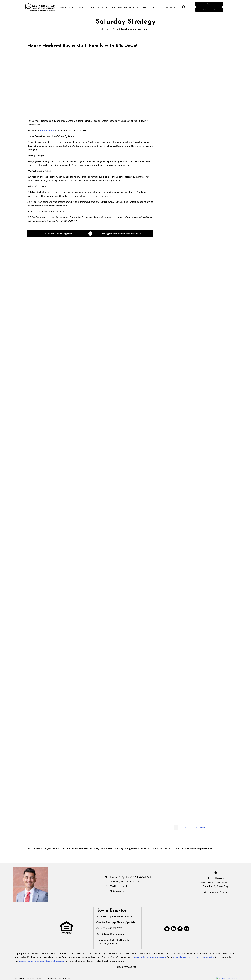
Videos (156, 7)
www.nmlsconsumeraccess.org (150, 957)
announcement (47, 130)
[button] (209, 4)
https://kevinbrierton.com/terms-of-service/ (41, 960)
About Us (65, 7)
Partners (171, 7)
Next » (203, 827)
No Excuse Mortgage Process (122, 7)
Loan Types (94, 7)
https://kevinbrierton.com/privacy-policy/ (193, 957)
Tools (79, 7)
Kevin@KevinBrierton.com (126, 881)
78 (195, 827)
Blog (144, 7)
